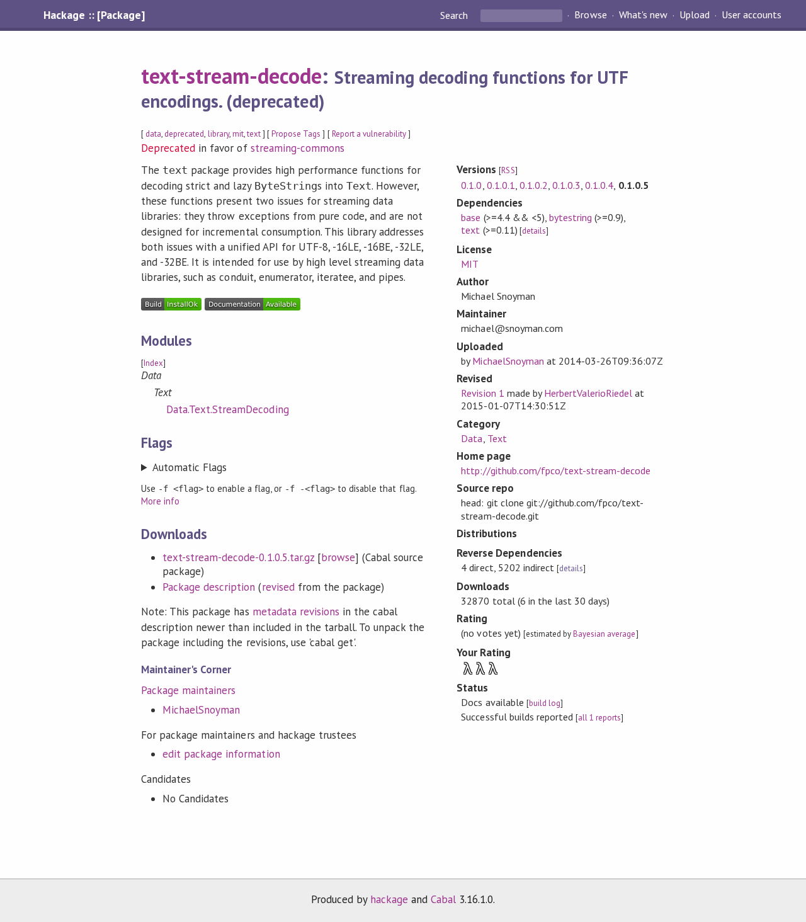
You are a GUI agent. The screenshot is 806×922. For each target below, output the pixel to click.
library (218, 133)
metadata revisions (296, 611)
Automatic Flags (189, 467)
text (254, 133)
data (153, 133)
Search (455, 15)
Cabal (443, 899)
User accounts (751, 15)
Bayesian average (604, 634)
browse (338, 557)
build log (544, 703)
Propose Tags (296, 133)
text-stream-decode (231, 75)
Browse (590, 15)
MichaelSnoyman (201, 710)
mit (238, 133)
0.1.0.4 (599, 185)
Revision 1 (482, 393)
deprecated (184, 133)
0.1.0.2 (533, 185)
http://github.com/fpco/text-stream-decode (555, 470)
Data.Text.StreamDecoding (227, 409)
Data (471, 438)
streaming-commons (297, 148)
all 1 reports (599, 717)
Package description (208, 587)
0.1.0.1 (501, 185)
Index (153, 363)
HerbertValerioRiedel (588, 393)
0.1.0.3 (566, 185)
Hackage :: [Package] (93, 15)
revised (278, 587)
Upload (694, 15)
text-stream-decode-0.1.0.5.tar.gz (238, 557)
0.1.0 (471, 185)
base (470, 217)
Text (497, 438)
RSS (507, 170)
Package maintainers (188, 690)
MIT (470, 264)
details (534, 230)
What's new (643, 15)
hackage (389, 899)
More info (160, 501)
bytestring (570, 217)
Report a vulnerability (369, 133)
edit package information (221, 754)
